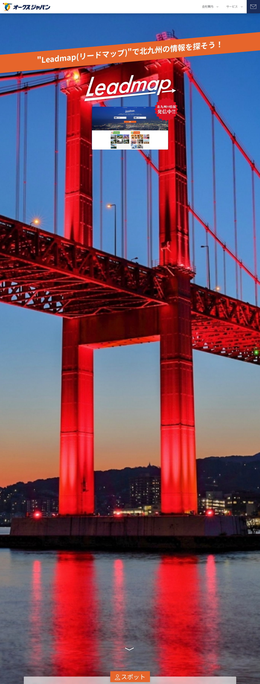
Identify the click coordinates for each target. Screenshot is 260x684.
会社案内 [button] (207, 6)
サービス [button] (232, 6)
